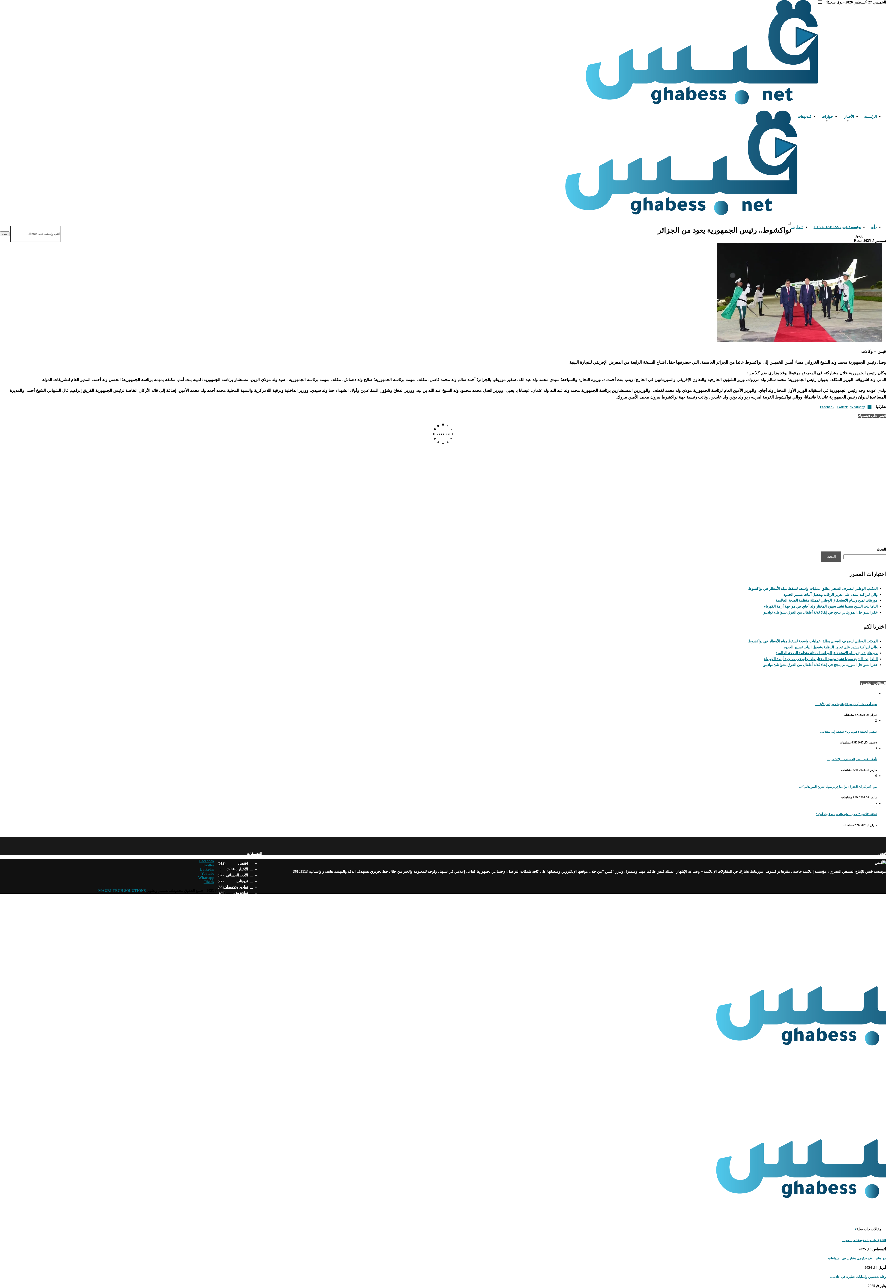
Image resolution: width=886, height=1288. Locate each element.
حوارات (827, 116)
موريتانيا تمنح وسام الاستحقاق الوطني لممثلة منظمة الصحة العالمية (827, 600)
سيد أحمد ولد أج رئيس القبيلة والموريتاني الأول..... (846, 704)
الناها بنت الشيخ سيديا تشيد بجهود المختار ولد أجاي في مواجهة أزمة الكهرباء (821, 606)
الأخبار (849, 116)
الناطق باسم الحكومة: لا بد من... (864, 1240)
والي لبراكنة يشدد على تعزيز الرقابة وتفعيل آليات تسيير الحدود (831, 594)
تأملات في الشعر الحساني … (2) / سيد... (852, 759)
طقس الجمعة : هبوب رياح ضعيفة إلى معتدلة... (848, 731)
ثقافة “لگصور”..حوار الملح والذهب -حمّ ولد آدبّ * (846, 814)
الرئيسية (870, 116)
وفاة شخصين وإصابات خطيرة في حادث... (858, 1277)
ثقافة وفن (240, 893)
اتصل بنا (797, 227)
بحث (5, 234)
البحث (881, 549)
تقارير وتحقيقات (236, 887)
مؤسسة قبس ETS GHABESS (837, 227)
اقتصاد (243, 863)
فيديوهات (804, 116)
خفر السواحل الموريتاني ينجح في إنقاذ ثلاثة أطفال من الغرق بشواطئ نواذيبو (820, 612)
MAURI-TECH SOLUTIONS (122, 891)
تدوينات (242, 881)
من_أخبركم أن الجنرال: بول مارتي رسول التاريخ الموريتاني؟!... (838, 786)
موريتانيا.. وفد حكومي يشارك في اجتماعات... (855, 1258)
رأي (874, 227)
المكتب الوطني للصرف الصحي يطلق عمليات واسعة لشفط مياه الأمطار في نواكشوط (813, 588)
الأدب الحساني (237, 875)
